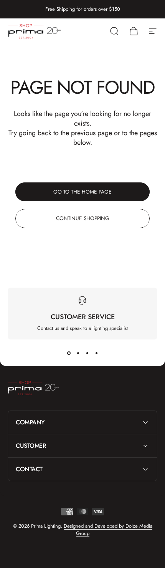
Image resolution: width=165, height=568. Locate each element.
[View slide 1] (68, 353)
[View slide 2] (77, 353)
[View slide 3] (87, 353)
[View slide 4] (96, 353)
